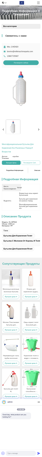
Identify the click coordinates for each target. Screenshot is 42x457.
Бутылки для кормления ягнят (18, 249)
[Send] (39, 453)
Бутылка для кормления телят (18, 236)
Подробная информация (14, 170)
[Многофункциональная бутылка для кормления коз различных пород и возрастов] (21, 94)
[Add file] (3, 453)
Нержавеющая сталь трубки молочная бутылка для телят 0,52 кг (11, 357)
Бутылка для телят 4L (11, 390)
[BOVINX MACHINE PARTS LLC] (21, 3)
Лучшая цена (11, 163)
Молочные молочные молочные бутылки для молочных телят (11, 290)
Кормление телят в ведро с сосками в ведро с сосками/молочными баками (31, 357)
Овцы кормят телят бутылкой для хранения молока (31, 323)
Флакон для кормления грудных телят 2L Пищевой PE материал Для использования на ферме (31, 290)
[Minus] (38, 402)
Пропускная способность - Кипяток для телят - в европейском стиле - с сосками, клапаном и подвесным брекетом (31, 390)
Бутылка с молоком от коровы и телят (22, 241)
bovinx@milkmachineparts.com (20, 51)
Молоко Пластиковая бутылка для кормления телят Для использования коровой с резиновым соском (11, 323)
